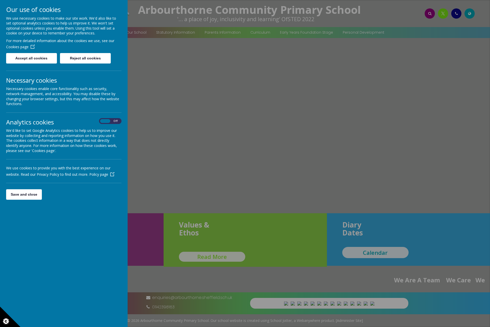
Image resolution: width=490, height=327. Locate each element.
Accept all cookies (31, 58)
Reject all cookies (85, 58)
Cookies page (17, 46)
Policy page (98, 174)
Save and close (24, 194)
